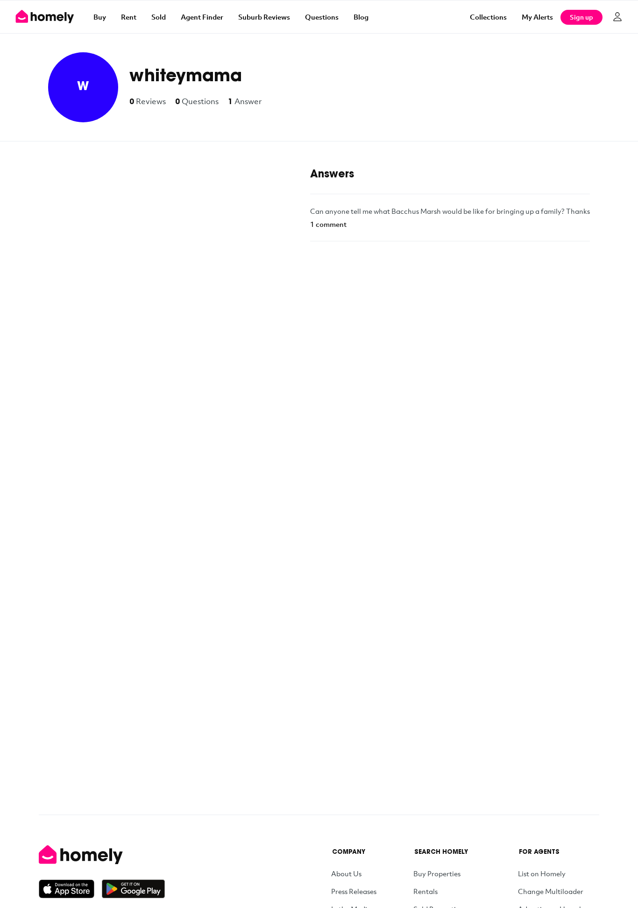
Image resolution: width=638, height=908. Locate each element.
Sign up (581, 17)
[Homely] (102, 855)
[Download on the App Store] (70, 889)
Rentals (425, 891)
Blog (361, 16)
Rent (128, 16)
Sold (158, 16)
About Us (346, 873)
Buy (99, 16)
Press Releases (353, 891)
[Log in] (617, 16)
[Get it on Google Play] (133, 889)
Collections (488, 16)
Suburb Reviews (264, 16)
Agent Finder (202, 16)
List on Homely (542, 873)
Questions (322, 16)
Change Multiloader (550, 891)
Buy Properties (437, 873)
